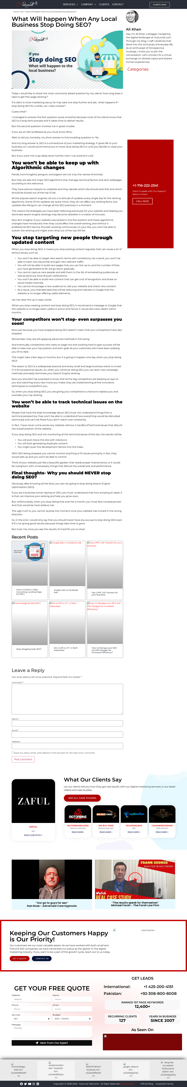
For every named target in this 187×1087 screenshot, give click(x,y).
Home (16, 12)
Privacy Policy (127, 1083)
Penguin (32, 205)
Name (15, 719)
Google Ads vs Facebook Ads (66, 591)
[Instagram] (33, 1084)
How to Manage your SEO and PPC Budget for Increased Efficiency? (104, 650)
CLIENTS (104, 4)
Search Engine (61, 373)
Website (16, 742)
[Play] (52, 879)
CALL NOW (142, 201)
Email (15, 730)
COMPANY (87, 4)
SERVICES (69, 4)
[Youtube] (29, 1084)
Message (16, 1025)
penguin (43, 174)
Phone (15, 1005)
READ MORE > (106, 832)
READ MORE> (78, 832)
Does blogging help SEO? (29, 649)
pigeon (58, 174)
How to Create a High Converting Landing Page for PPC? (29, 591)
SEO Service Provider (38, 227)
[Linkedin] (37, 1084)
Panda (15, 174)
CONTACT (118, 4)
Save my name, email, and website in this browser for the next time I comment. (54, 753)
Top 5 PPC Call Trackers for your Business (105, 593)
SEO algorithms (53, 180)
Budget (56, 1015)
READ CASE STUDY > (33, 835)
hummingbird (28, 174)
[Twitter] (25, 1084)
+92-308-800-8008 (158, 993)
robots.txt (61, 440)
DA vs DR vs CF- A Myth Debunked (66, 649)
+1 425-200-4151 (158, 986)
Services (16, 1015)
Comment (18, 682)
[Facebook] (21, 1084)
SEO (22, 12)
